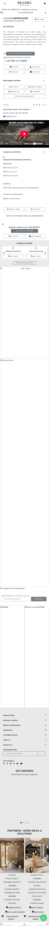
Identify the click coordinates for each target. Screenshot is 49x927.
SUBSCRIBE (39, 599)
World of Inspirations (11, 725)
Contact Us (7, 745)
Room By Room (8, 715)
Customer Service (10, 735)
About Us (6, 740)
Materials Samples (10, 720)
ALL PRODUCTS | (14, 9)
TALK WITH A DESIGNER (24, 231)
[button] (2, 12)
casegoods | (25, 9)
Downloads (7, 730)
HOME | (5, 9)
